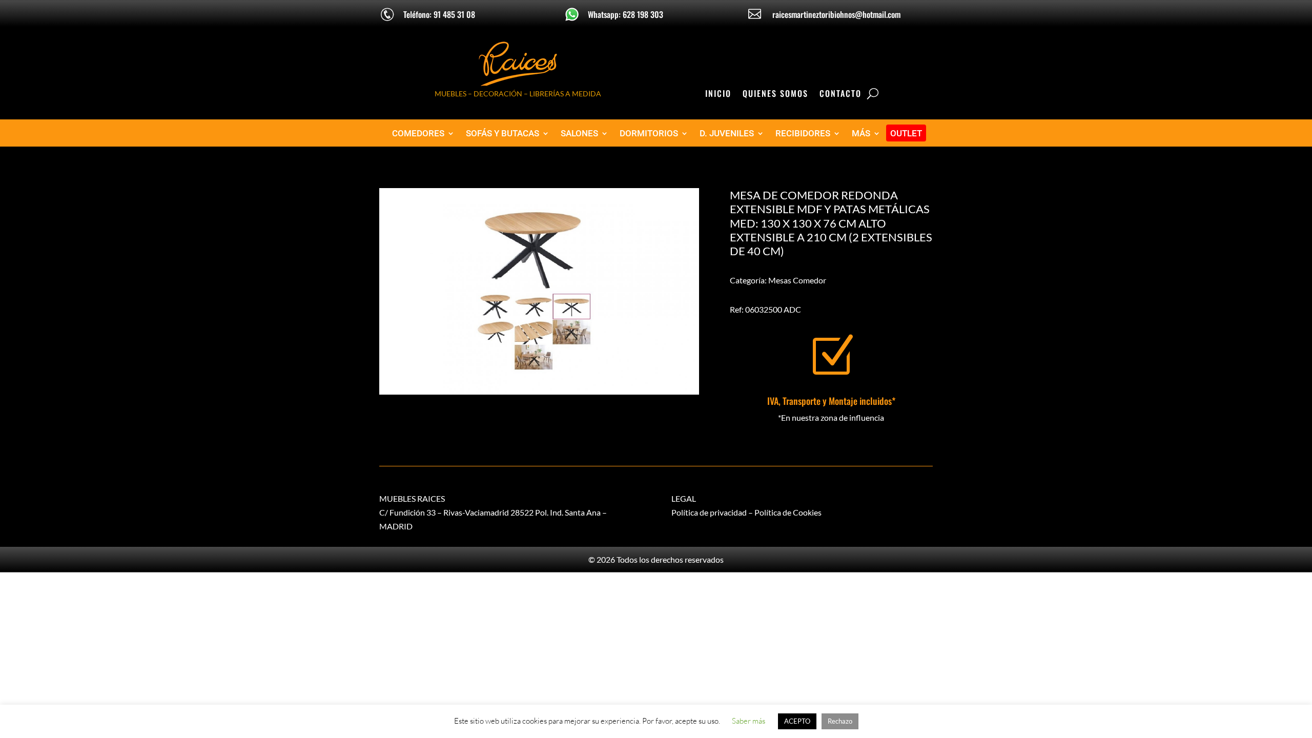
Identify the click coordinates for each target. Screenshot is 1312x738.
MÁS (861, 133)
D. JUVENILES (727, 133)
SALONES (579, 133)
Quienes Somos (775, 94)
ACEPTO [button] (797, 721)
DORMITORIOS (649, 133)
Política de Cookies (788, 512)
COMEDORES (418, 133)
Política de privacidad (709, 512)
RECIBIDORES (802, 133)
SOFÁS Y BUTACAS (502, 133)
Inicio (718, 94)
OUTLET (906, 133)
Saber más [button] (748, 721)
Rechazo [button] (840, 721)
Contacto (840, 94)
